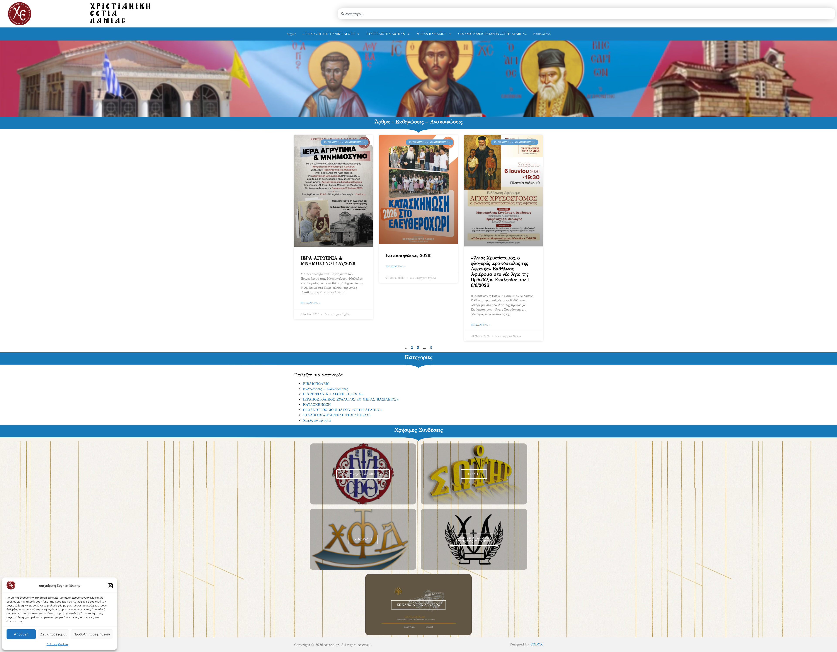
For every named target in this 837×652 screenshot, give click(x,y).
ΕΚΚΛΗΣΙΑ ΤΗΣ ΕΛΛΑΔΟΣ (418, 605)
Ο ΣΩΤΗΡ (473, 474)
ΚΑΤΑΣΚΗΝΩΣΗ (317, 404)
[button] (110, 586)
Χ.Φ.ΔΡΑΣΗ (363, 539)
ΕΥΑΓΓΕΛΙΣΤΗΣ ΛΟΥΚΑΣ (385, 34)
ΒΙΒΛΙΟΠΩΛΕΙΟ (316, 384)
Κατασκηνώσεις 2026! (409, 255)
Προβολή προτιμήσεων (91, 634)
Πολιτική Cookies (57, 644)
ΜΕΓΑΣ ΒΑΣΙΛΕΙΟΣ (431, 34)
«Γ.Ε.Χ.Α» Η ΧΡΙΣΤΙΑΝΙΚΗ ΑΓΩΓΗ (329, 34)
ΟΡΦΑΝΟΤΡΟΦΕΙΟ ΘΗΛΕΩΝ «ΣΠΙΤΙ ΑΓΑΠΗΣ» (492, 34)
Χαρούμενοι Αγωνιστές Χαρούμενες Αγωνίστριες (473, 539)
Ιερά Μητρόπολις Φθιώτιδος (363, 474)
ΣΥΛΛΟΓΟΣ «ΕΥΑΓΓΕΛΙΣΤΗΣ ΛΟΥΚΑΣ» (337, 415)
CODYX (537, 644)
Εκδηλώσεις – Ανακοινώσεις (325, 389)
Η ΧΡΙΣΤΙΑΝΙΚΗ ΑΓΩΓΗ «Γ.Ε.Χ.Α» (333, 394)
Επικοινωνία (542, 34)
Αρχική (291, 34)
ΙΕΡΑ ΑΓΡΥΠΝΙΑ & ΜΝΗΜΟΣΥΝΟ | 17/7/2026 (328, 260)
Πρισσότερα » (310, 302)
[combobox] (586, 13)
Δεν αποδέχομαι (53, 634)
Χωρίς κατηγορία (317, 420)
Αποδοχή (21, 634)
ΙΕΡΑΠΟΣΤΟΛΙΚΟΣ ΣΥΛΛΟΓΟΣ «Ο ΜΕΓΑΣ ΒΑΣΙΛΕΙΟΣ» (351, 399)
